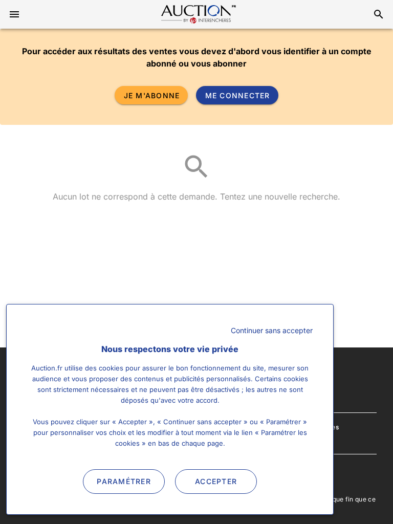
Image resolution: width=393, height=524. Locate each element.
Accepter (216, 481)
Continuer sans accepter (272, 330)
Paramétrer (124, 481)
